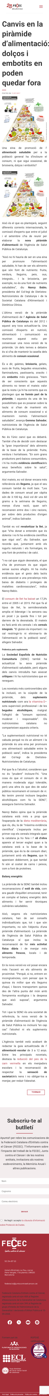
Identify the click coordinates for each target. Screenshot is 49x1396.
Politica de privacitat (16, 1394)
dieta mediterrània (35, 820)
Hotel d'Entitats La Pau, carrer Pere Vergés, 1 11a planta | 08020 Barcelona (20, 1272)
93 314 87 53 (10, 1261)
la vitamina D (37, 701)
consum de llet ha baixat (20, 598)
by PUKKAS (43, 1394)
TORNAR (36, 1092)
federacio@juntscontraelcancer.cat (21, 1283)
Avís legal (5, 1394)
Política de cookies (31, 1394)
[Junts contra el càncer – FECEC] (14, 6)
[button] (41, 6)
